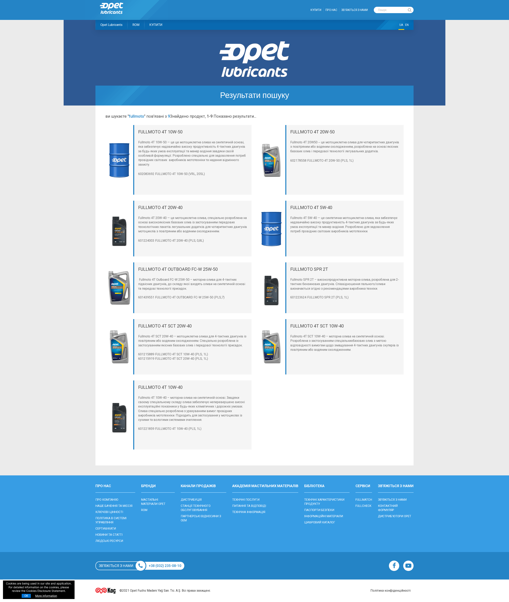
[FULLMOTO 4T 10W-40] (119, 415)
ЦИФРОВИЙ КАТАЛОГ (319, 522)
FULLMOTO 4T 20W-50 (312, 131)
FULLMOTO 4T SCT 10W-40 (317, 325)
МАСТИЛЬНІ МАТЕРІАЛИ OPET (153, 502)
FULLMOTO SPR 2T (309, 269)
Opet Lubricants (111, 25)
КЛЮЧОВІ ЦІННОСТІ (109, 512)
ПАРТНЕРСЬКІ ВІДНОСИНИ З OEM (201, 518)
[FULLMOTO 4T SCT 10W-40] (271, 347)
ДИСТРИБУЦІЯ (191, 499)
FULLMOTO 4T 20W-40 (160, 207)
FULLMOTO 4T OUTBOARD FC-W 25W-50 (178, 269)
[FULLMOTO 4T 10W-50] (119, 160)
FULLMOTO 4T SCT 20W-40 (165, 325)
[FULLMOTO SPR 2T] (271, 287)
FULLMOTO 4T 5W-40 (311, 207)
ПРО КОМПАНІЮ (106, 499)
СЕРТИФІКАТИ (105, 528)
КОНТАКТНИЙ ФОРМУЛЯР (388, 508)
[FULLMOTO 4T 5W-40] (271, 228)
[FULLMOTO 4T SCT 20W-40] (119, 347)
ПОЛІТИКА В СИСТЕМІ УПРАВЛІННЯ (110, 520)
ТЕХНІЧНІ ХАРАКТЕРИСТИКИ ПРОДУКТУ (324, 502)
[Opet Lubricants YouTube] (408, 566)
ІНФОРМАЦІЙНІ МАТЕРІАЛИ (323, 516)
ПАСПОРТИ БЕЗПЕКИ (319, 510)
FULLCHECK (363, 506)
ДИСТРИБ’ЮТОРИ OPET (394, 516)
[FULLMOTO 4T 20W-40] (119, 228)
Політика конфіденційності (390, 590)
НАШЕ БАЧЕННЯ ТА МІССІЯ (113, 506)
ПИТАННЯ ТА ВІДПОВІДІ (249, 506)
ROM (135, 25)
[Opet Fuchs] (115, 16)
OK (26, 595)
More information (46, 595)
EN (407, 24)
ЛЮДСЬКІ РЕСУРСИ (109, 541)
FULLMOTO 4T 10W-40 (160, 387)
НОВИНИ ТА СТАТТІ (108, 535)
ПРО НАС (331, 10)
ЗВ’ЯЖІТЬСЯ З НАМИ (354, 10)
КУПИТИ (316, 10)
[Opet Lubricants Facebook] (394, 566)
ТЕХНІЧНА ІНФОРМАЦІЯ (248, 512)
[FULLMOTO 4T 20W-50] (271, 160)
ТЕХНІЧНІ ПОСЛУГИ (245, 499)
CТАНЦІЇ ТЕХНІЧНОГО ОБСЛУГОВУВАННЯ (196, 508)
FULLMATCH (364, 499)
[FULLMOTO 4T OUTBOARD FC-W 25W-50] (119, 287)
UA (401, 24)
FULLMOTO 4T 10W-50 (160, 131)
